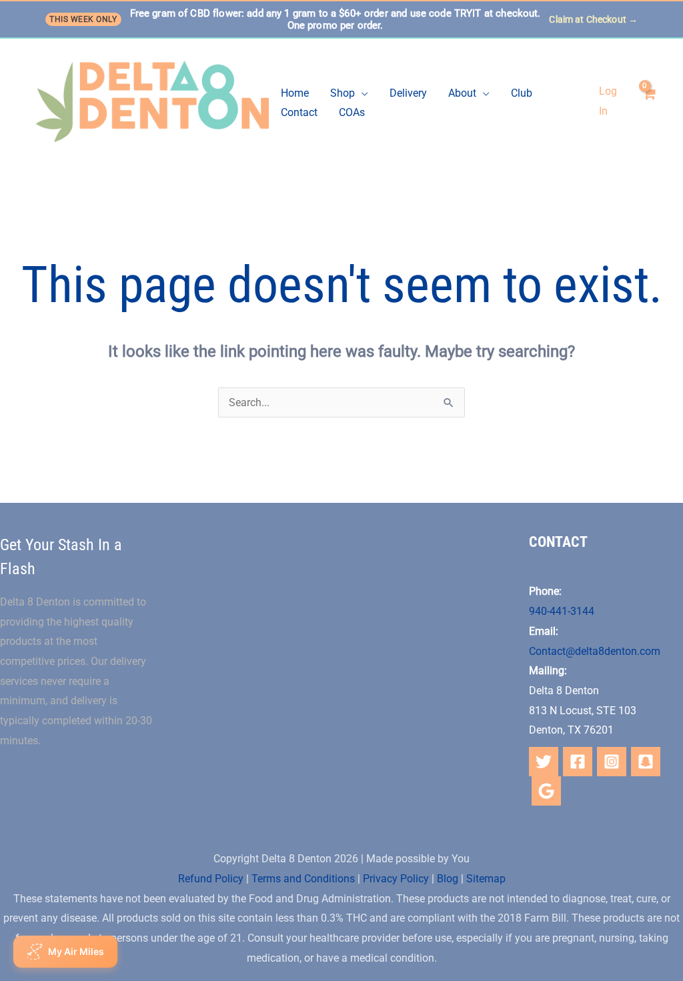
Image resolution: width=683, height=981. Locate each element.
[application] (361, 93)
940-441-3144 (561, 611)
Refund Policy (210, 878)
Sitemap (486, 878)
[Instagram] (611, 761)
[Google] (546, 791)
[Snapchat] (645, 761)
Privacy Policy (396, 878)
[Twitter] (543, 761)
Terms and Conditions (303, 878)
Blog (447, 878)
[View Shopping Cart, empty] (648, 101)
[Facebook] (577, 761)
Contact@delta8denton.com (594, 651)
